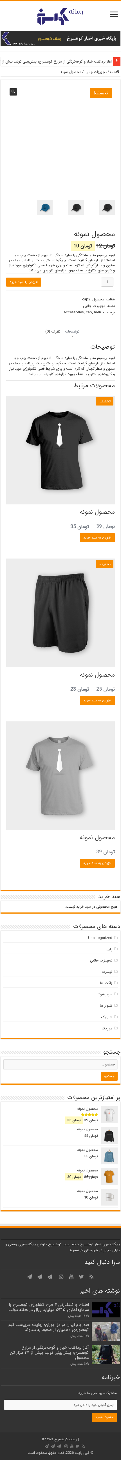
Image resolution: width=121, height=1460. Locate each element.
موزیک (107, 1028)
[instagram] (61, 1276)
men (97, 312)
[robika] (29, 1276)
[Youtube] (71, 1276)
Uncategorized (100, 938)
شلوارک (106, 1017)
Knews (47, 1439)
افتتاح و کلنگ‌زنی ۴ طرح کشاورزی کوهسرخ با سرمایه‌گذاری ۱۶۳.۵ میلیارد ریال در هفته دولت (48, 1307)
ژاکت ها (106, 983)
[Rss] (91, 1276)
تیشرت (107, 972)
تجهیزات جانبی (95, 72)
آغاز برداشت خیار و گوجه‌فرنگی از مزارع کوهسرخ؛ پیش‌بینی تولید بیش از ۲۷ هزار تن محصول (49, 1352)
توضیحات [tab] (72, 331)
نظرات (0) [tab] (52, 331)
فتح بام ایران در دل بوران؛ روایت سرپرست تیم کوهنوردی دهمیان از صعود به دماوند (48, 1327)
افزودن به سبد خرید (24, 282)
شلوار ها (106, 1006)
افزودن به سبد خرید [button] (97, 537)
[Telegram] (49, 1276)
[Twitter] (81, 1276)
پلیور (108, 949)
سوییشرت (104, 994)
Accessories (74, 312)
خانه (113, 72)
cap (89, 312)
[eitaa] (39, 1276)
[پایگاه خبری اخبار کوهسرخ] (60, 15)
